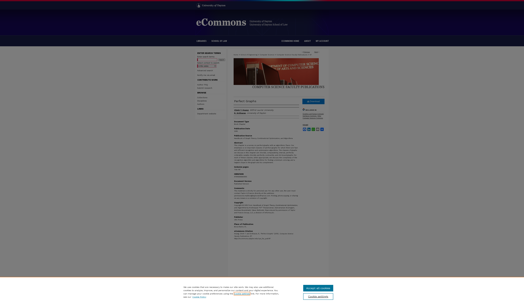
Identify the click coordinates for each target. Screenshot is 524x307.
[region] (262, 292)
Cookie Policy (199, 297)
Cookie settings (242, 293)
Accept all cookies (318, 288)
